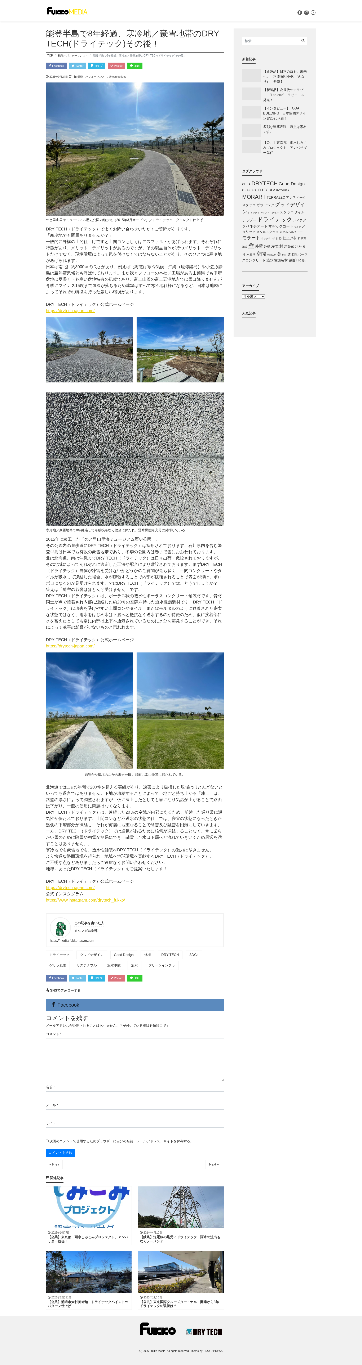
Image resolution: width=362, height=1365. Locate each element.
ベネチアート (257, 226)
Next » (214, 1164)
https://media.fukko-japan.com (72, 940)
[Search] (303, 41)
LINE (136, 65)
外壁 (259, 246)
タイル (299, 212)
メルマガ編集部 (86, 931)
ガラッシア (265, 205)
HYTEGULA (266, 190)
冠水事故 (114, 965)
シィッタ (252, 212)
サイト (51, 1123)
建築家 (289, 246)
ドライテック (59, 955)
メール (52, 1105)
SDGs (193, 955)
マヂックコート (280, 226)
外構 (147, 955)
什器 (279, 238)
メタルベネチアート (292, 232)
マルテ (297, 226)
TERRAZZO (276, 197)
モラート (251, 237)
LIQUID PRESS (213, 1350)
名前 (50, 1087)
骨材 (304, 260)
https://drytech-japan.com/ (70, 310)
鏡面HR (295, 260)
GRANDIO (249, 190)
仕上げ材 (290, 238)
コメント (53, 1034)
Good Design (124, 955)
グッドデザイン (91, 955)
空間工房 (271, 254)
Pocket (118, 65)
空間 (261, 254)
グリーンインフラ (161, 965)
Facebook (57, 65)
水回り (251, 254)
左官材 (277, 246)
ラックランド (268, 238)
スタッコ (287, 212)
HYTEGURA (282, 190)
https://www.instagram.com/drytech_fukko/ (85, 900)
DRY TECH (170, 955)
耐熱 (284, 254)
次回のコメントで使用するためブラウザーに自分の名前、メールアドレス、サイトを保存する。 (121, 1141)
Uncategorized (117, 76)
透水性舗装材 (277, 260)
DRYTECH (264, 183)
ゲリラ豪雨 (57, 965)
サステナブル (87, 965)
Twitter (79, 65)
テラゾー (249, 220)
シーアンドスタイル (268, 212)
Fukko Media (157, 1350)
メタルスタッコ (267, 232)
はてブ (98, 65)
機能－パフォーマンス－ (92, 76)
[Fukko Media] (67, 10)
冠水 (134, 965)
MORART (254, 197)
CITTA (246, 184)
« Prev (54, 1164)
